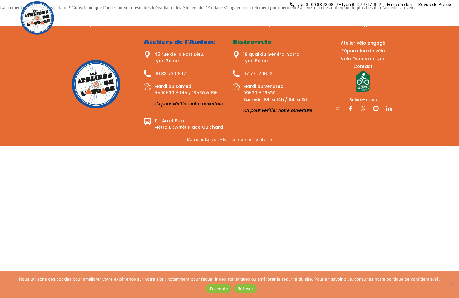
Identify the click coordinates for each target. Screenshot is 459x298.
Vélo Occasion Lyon (363, 58)
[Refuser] (451, 284)
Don (433, 24)
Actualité (135, 24)
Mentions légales (203, 139)
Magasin (367, 24)
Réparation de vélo (187, 24)
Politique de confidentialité (247, 139)
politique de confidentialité (413, 278)
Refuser (246, 288)
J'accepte (218, 288)
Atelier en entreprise (254, 24)
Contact (403, 24)
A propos (97, 24)
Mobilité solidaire (319, 24)
